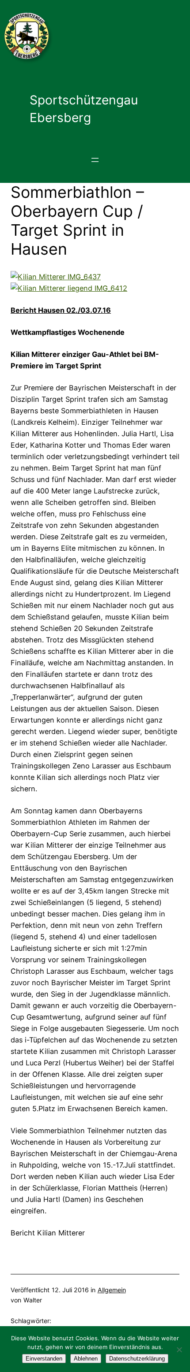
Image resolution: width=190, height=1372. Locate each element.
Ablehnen (86, 1358)
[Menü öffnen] (95, 160)
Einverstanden (44, 1358)
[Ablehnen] (179, 1349)
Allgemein (112, 1290)
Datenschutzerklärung (137, 1358)
